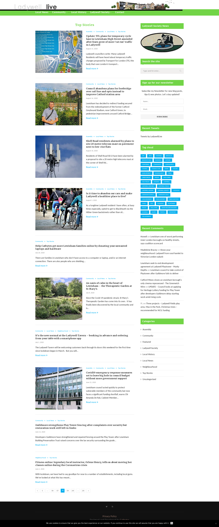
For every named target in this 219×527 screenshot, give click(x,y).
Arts (150, 156)
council (144, 169)
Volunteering (146, 216)
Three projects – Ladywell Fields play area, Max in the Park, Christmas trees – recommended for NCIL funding (160, 307)
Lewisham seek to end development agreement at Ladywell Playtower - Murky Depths (160, 266)
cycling (175, 169)
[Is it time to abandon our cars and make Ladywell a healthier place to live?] (58, 209)
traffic (162, 212)
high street (167, 177)
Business (158, 160)
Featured (147, 342)
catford (167, 160)
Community (59, 12)
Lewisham (176, 190)
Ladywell (167, 182)
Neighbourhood (63, 331)
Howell (144, 237)
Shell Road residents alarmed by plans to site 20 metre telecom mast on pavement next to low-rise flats (110, 144)
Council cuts (156, 169)
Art (143, 156)
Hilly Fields (145, 182)
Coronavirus (169, 164)
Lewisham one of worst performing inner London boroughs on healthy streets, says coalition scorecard (162, 240)
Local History (78, 12)
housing (156, 182)
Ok (172, 523)
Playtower (171, 203)
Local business (147, 199)
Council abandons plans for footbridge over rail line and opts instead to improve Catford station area (108, 91)
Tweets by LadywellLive (151, 136)
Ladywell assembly (148, 186)
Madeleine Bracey (149, 250)
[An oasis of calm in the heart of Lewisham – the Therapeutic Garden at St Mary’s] (58, 299)
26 (83, 490)
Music (144, 203)
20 (73, 490)
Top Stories (121, 31)
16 (52, 490)
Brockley (169, 156)
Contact (119, 12)
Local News (41, 12)
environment (159, 173)
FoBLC (170, 173)
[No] (216, 523)
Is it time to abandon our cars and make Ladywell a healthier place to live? (109, 195)
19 (68, 490)
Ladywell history (147, 190)
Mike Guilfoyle (174, 199)
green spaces (146, 177)
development (146, 173)
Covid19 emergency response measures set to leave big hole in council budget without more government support (109, 375)
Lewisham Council (148, 195)
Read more (91, 69)
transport (172, 212)
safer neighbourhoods (169, 208)
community (157, 164)
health (157, 177)
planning (161, 203)
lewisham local (163, 195)
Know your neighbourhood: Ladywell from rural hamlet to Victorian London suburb (162, 253)
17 (58, 490)
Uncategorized (149, 379)
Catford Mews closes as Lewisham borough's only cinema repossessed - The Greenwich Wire (161, 283)
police (144, 208)
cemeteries (145, 164)
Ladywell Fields (164, 186)
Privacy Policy (110, 516)
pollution (154, 208)
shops (154, 212)
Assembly (89, 31)
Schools (145, 212)
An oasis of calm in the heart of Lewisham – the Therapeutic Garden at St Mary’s (109, 286)
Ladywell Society (100, 12)
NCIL (151, 203)
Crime (166, 169)
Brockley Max (146, 160)
